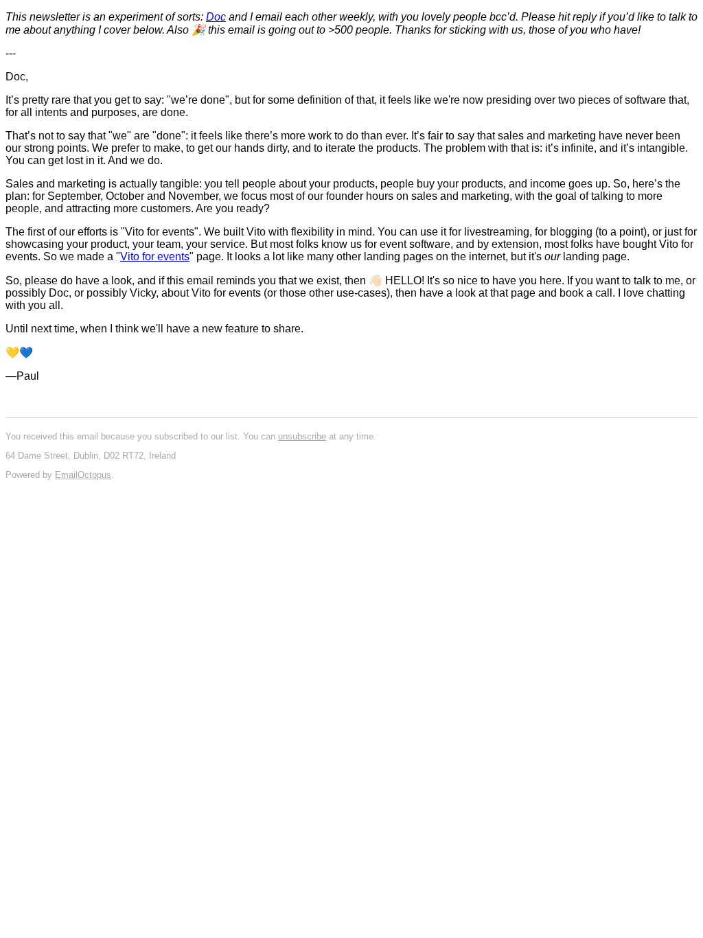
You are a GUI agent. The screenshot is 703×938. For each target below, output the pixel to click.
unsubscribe (302, 436)
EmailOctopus (83, 475)
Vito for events (154, 256)
